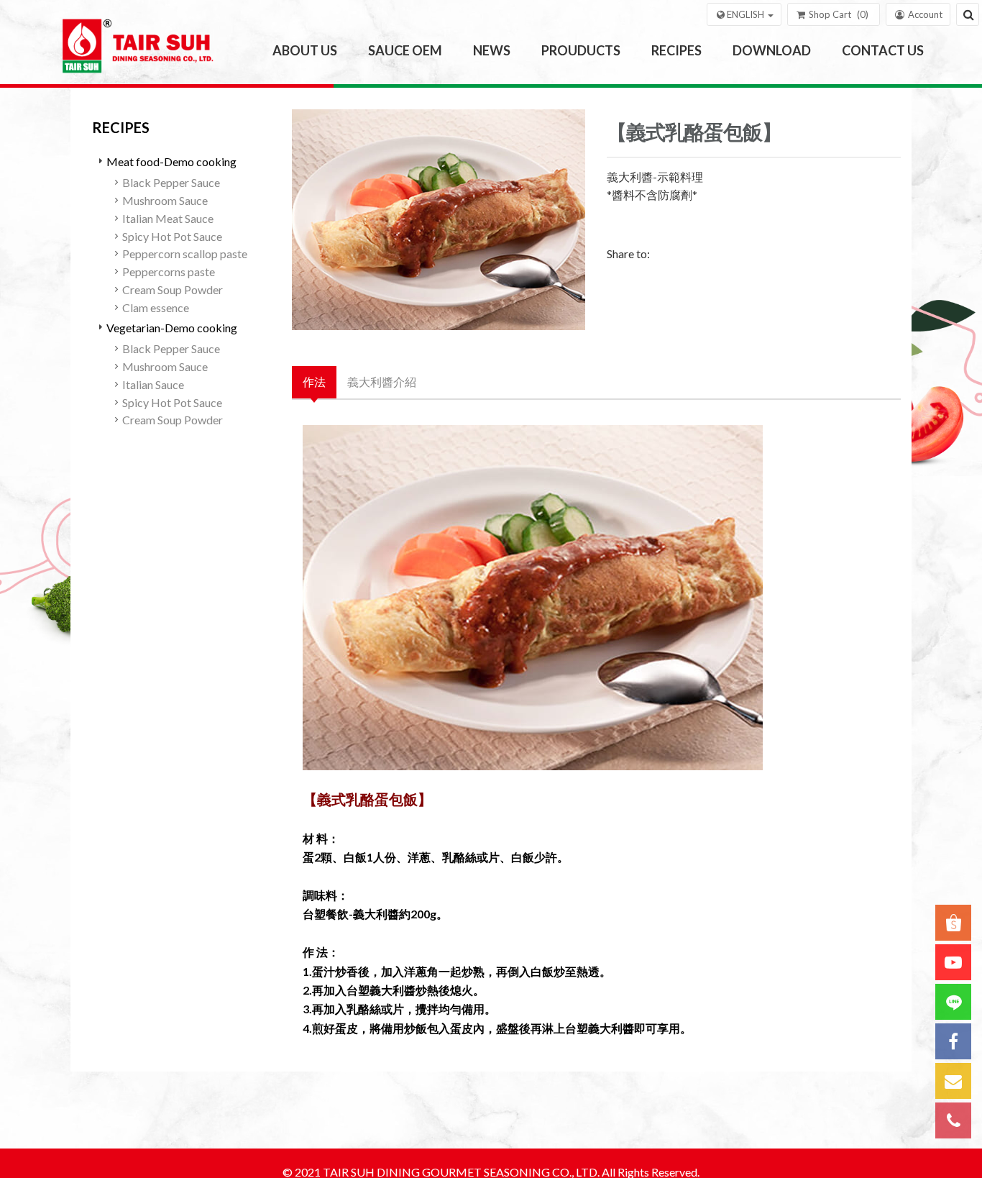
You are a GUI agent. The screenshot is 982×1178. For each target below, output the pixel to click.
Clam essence (155, 307)
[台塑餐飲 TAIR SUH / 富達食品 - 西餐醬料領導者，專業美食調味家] (141, 51)
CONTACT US (883, 50)
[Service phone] (953, 1120)
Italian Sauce (153, 384)
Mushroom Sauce (165, 200)
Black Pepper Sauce (171, 182)
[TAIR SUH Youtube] (953, 962)
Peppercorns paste (168, 271)
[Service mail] (953, 1081)
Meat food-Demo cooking (171, 161)
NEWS (491, 50)
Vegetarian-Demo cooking (171, 327)
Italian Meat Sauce (168, 218)
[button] (744, 14)
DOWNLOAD (772, 50)
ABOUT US (304, 50)
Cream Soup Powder (172, 289)
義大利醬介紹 (381, 381)
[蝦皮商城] (953, 923)
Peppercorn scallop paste (184, 253)
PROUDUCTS (580, 50)
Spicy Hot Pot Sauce (172, 236)
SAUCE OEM (405, 50)
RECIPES (676, 50)
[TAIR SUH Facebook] (953, 1041)
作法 (314, 381)
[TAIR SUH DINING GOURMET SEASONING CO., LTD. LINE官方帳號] (953, 1002)
